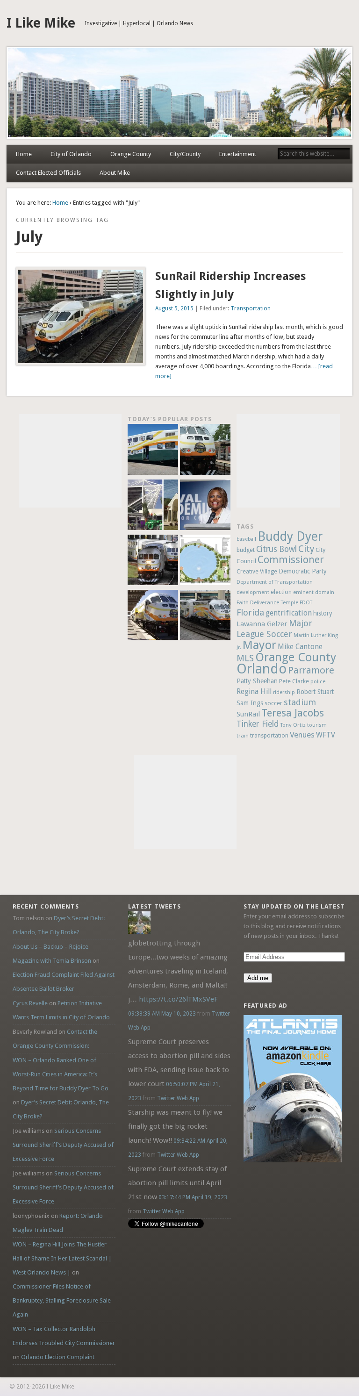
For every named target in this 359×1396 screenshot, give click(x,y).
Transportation (250, 308)
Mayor (259, 645)
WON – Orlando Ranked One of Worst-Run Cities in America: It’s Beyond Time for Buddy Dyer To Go (60, 1074)
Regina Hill (254, 691)
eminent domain (313, 592)
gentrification (289, 613)
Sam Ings (250, 703)
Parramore (311, 670)
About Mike (115, 172)
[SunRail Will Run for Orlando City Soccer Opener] (153, 561)
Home (24, 153)
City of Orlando (71, 153)
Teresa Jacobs (292, 713)
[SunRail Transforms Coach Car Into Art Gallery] (153, 450)
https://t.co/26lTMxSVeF (178, 999)
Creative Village (257, 571)
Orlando (262, 669)
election (281, 591)
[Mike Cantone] (139, 931)
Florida (250, 612)
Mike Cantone (300, 646)
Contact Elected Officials (48, 172)
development (253, 592)
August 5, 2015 (174, 308)
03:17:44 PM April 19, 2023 (192, 1197)
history (322, 613)
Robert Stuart (315, 691)
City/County (185, 153)
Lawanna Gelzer (262, 624)
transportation (269, 735)
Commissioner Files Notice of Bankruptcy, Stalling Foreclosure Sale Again (62, 1300)
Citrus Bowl (276, 549)
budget (246, 549)
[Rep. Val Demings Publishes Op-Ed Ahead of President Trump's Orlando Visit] (205, 506)
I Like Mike (41, 23)
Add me (257, 977)
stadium (300, 702)
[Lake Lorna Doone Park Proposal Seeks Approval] (205, 561)
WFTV (325, 735)
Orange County (130, 153)
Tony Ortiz (293, 725)
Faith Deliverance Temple (267, 602)
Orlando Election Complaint (57, 1356)
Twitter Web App (178, 1098)
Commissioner (291, 560)
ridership (284, 692)
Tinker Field (258, 724)
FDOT (306, 603)
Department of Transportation (275, 582)
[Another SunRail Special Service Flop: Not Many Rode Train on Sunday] (205, 450)
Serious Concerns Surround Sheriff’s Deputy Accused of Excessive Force (63, 1144)
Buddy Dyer (290, 536)
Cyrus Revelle (30, 1003)
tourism (317, 725)
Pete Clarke (294, 681)
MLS (245, 658)
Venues (302, 734)
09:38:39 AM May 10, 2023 (162, 1013)
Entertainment (237, 153)
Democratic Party (303, 571)
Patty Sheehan (257, 681)
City (306, 549)
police (317, 681)
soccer (273, 703)
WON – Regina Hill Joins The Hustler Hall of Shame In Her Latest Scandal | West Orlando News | (62, 1258)
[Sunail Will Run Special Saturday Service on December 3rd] (153, 616)
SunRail (248, 714)
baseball (246, 539)
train (243, 735)
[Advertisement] (70, 461)
